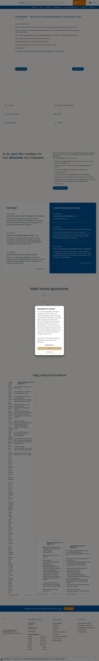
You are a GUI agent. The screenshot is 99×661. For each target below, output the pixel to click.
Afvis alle (49, 352)
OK (49, 348)
